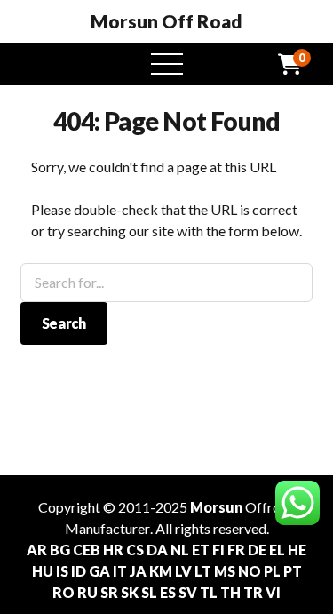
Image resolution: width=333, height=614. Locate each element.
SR (109, 592)
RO (63, 592)
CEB (86, 549)
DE (257, 549)
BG (60, 549)
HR (113, 549)
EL (277, 549)
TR (253, 592)
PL (272, 570)
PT (292, 570)
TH (230, 592)
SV (187, 592)
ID (78, 570)
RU (87, 592)
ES (168, 592)
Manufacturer (107, 528)
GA (99, 570)
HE (297, 549)
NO (249, 570)
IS (62, 570)
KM (160, 570)
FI (218, 549)
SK (130, 592)
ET (201, 549)
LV (183, 570)
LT (202, 570)
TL (209, 592)
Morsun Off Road (166, 21)
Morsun (216, 506)
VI (273, 592)
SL (149, 592)
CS (135, 549)
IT (120, 570)
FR (236, 549)
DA (157, 549)
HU (42, 570)
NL (179, 549)
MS (224, 570)
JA (138, 570)
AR (37, 549)
